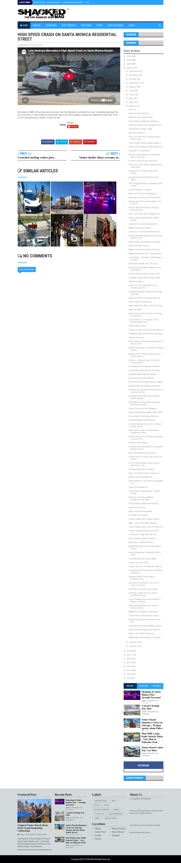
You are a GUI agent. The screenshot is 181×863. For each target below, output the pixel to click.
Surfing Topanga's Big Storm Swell (143, 530)
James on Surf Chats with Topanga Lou (146, 330)
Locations (50, 25)
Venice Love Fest (136, 337)
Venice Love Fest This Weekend (142, 408)
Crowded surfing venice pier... (37, 157)
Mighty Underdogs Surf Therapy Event (145, 253)
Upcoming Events (115, 814)
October (133, 79)
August (132, 87)
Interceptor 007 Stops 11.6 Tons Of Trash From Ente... (144, 584)
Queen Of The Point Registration (143, 193)
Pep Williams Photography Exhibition (144, 366)
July (131, 90)
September (134, 83)
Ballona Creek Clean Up (139, 113)
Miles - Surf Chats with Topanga (143, 523)
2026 (129, 56)
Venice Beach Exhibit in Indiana (142, 538)
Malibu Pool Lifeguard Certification (144, 612)
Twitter (63, 142)
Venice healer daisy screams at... (99, 157)
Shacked (90, 859)
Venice (98, 839)
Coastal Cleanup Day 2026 (72, 2)
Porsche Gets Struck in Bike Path (143, 161)
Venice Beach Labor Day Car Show (152, 749)
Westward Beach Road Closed (142, 420)
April (131, 102)
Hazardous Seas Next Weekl (141, 378)
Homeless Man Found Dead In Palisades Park (142, 577)
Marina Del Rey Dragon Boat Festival (144, 629)
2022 (129, 651)
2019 (129, 662)
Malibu (98, 828)
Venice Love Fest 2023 (139, 562)
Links (131, 25)
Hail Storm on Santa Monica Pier (143, 224)
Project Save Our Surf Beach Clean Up (145, 566)
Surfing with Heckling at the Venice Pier (146, 147)
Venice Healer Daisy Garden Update (144, 519)
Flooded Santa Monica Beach (141, 469)
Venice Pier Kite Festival (139, 246)
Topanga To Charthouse (139, 150)
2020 (129, 659)
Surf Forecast (69, 25)
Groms (97, 805)
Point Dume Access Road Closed (143, 589)
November (134, 75)
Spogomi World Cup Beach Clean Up (144, 298)
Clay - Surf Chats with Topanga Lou (144, 473)
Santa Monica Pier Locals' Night (142, 559)
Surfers (116, 809)
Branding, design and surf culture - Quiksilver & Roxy (143, 594)
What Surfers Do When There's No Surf (146, 305)
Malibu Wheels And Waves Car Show (144, 637)
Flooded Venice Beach (138, 443)
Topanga (116, 835)
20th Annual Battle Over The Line (143, 263)
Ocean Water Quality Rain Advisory (144, 121)
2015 (129, 678)
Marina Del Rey (119, 828)
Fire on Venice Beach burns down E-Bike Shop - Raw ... (144, 464)
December (133, 71)
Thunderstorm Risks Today (140, 129)
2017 (129, 670)
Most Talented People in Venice (142, 453)
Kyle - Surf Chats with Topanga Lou (144, 214)
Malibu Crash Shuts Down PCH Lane (144, 249)
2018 (129, 666)
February (133, 642)
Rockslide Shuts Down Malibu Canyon (145, 626)
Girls (113, 801)
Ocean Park (100, 832)
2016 (129, 674)
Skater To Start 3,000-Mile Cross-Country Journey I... (143, 286)
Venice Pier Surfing (137, 507)
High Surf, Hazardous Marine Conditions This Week (141, 498)
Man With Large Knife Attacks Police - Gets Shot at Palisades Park (152, 738)
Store (99, 25)
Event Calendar (115, 25)
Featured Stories (100, 801)
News (106, 805)
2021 (129, 655)
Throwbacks (99, 814)
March (132, 106)
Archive (37, 25)
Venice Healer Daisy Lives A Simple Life (146, 527)
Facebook (48, 142)
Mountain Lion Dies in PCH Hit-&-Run (145, 197)
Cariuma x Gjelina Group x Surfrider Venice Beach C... (144, 361)
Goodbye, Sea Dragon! (138, 515)
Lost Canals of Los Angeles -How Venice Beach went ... (143, 320)
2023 (129, 68)
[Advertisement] (71, 351)
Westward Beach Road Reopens (143, 374)
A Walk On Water (136, 281)
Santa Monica (118, 832)
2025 (129, 60)
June (131, 94)
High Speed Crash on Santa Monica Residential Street (144, 431)
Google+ (77, 142)
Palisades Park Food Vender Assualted (145, 333)
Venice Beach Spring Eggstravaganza (145, 143)
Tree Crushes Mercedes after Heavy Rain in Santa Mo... (144, 155)
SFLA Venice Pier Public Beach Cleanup (146, 382)
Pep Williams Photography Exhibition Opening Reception (144, 403)
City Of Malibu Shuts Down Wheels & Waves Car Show (144, 600)
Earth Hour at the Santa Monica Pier (144, 231)
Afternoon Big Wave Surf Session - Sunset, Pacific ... (144, 606)
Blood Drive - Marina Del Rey (141, 542)
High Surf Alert (135, 309)
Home (25, 25)
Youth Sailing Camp (137, 326)
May (131, 98)
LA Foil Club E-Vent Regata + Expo (144, 615)
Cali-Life (132, 109)
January (132, 646)
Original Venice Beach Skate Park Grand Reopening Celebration (32, 828)
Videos (97, 818)
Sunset (98, 835)
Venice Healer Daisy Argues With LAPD (145, 412)
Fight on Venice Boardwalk (140, 511)
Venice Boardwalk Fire (138, 487)
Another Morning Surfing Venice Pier (144, 274)
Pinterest (91, 142)
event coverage (110, 818)
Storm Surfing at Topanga (140, 189)
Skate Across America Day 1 (141, 117)
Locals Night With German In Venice (144, 370)
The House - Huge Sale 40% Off (142, 534)
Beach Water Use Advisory (140, 302)
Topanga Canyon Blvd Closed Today (144, 277)
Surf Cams (86, 25)
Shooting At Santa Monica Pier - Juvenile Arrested (40, 2)
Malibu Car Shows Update (140, 228)
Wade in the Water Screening (141, 633)
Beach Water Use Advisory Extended (144, 242)
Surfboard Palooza (137, 133)
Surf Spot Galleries (101, 809)
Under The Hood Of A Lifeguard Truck (145, 125)
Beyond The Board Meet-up (141, 477)
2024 (129, 64)
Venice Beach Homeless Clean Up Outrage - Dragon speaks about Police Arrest (152, 725)
